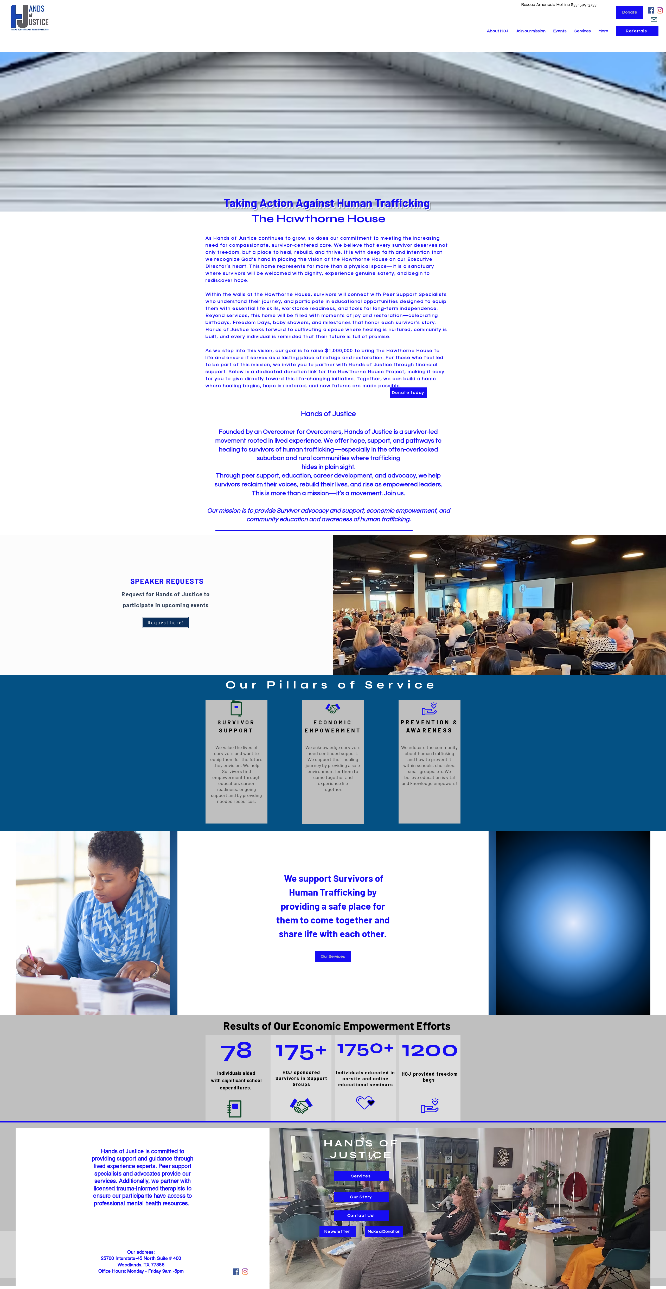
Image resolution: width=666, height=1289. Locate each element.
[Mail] (654, 20)
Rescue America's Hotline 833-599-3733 (559, 4)
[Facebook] (651, 10)
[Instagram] (660, 10)
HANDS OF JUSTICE (361, 1149)
